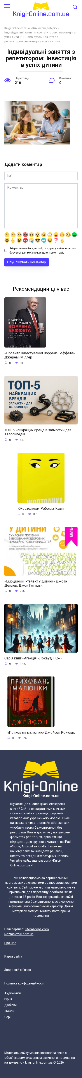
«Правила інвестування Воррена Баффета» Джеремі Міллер (39, 355)
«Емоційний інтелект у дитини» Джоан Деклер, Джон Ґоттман (35, 583)
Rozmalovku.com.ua (18, 934)
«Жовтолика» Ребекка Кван (40, 508)
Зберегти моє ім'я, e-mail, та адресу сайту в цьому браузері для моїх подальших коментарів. (42, 250)
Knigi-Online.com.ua (17, 28)
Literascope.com (37, 929)
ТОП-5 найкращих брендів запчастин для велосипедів (37, 432)
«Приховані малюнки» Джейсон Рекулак (41, 732)
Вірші (8, 999)
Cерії (7, 1017)
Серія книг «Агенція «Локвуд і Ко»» (33, 658)
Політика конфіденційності (24, 983)
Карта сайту (13, 956)
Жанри (9, 1011)
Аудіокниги (12, 993)
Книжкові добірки (45, 28)
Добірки (10, 1005)
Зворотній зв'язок (17, 970)
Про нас (10, 943)
